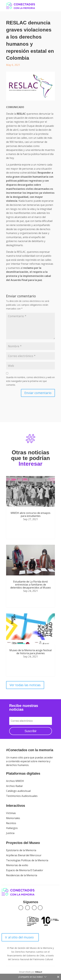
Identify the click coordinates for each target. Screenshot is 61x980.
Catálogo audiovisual (18, 791)
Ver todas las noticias (25, 685)
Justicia (10, 833)
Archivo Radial (14, 786)
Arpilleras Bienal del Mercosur (23, 855)
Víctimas (11, 813)
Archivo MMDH (15, 781)
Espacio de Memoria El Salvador (24, 870)
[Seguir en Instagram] (34, 907)
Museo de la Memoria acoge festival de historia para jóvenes (30, 652)
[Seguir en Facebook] (20, 907)
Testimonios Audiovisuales (22, 796)
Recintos (11, 823)
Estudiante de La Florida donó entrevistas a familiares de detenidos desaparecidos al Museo (30, 584)
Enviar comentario (37, 393)
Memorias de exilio (17, 865)
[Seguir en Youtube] (40, 907)
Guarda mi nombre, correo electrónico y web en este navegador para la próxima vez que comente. (30, 381)
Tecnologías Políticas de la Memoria (27, 860)
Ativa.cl (38, 972)
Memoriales (13, 818)
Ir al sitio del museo (19, 937)
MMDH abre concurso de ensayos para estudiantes (30, 514)
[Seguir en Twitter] (27, 907)
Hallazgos (12, 828)
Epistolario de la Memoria (21, 850)
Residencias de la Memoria (21, 875)
